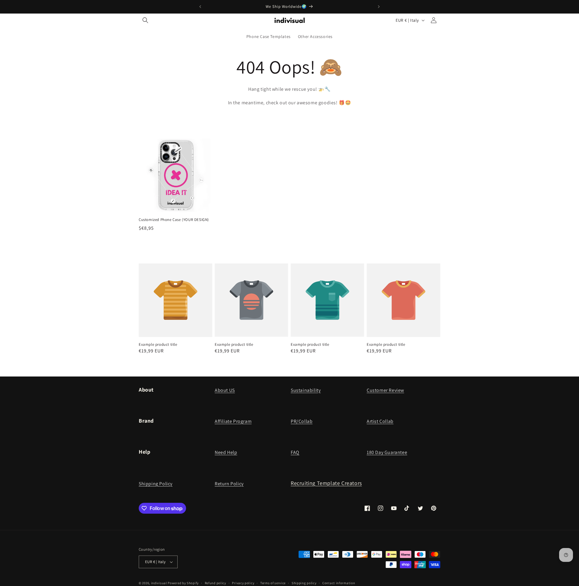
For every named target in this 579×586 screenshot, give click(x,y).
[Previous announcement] (200, 6)
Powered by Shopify (183, 583)
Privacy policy (243, 583)
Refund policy (215, 583)
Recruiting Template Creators (326, 483)
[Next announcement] (378, 6)
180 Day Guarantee (387, 452)
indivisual (159, 583)
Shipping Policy (155, 483)
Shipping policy (304, 583)
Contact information (338, 583)
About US (225, 390)
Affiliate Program (233, 421)
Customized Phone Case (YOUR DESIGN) (174, 219)
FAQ (295, 452)
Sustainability (306, 390)
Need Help (226, 452)
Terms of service (273, 583)
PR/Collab (301, 421)
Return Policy (229, 483)
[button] (145, 20)
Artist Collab (380, 421)
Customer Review (385, 390)
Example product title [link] (158, 344)
